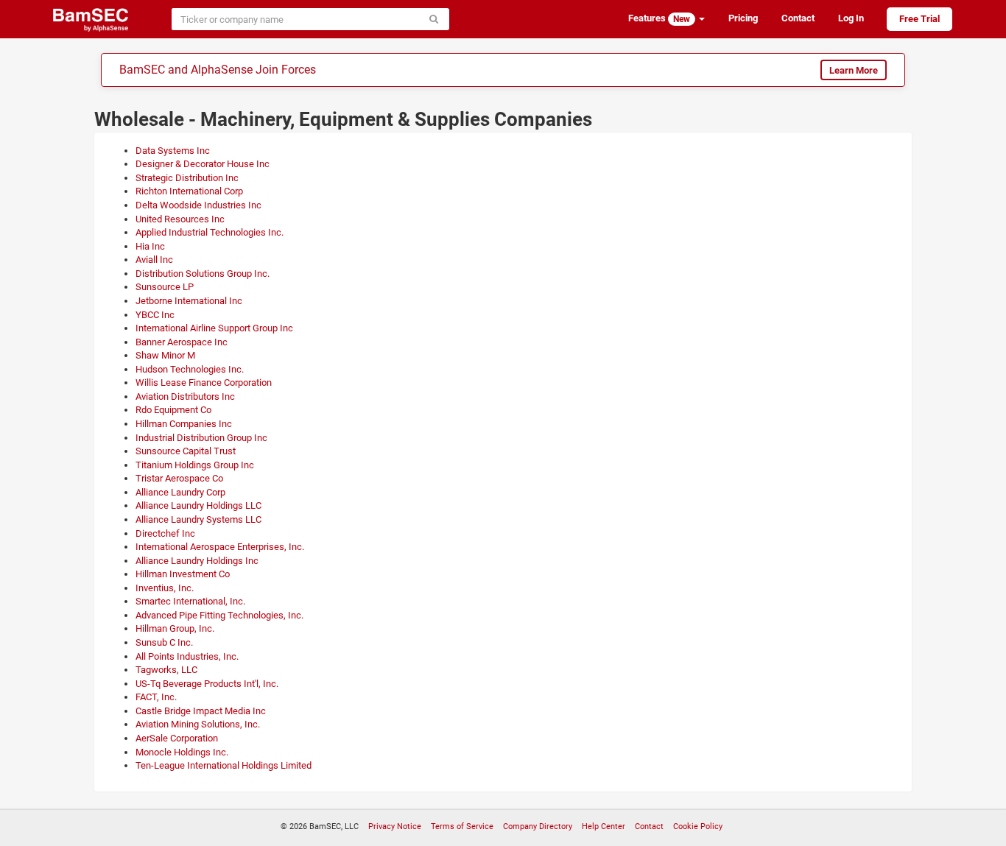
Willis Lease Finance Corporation (204, 382)
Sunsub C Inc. (164, 642)
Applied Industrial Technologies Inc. (210, 232)
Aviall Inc (154, 259)
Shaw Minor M (165, 355)
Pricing (743, 18)
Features (659, 18)
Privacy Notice (394, 826)
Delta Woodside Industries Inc (198, 205)
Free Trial (919, 18)
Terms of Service (462, 826)
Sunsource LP (165, 286)
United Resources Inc (180, 219)
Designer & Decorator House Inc (203, 163)
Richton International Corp (189, 191)
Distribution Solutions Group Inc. (203, 273)
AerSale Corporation (177, 738)
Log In (851, 18)
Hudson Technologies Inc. (190, 369)
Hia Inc (150, 246)
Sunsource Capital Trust (186, 451)
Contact (798, 18)
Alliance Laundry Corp (180, 492)
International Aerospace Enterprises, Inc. (220, 546)
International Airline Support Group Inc (214, 328)
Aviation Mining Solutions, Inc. (198, 724)
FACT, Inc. (156, 696)
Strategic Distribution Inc (187, 177)
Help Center (603, 826)
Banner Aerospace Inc (182, 342)
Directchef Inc (165, 533)
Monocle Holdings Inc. (182, 752)
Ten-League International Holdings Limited (224, 765)
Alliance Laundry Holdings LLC (198, 505)
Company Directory (537, 826)
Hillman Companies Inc (184, 423)
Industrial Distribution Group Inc (201, 437)
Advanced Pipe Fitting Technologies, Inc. (219, 615)
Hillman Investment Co (183, 573)
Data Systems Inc (173, 150)
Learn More (853, 70)
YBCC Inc (155, 314)
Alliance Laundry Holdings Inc (197, 560)
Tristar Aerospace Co (179, 478)
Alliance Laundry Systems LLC (198, 519)
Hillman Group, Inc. (175, 628)
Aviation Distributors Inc (185, 396)
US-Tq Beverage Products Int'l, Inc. (207, 683)
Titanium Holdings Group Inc (195, 464)
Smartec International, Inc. (190, 601)
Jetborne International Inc (189, 300)
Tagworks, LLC (166, 669)
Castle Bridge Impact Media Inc (201, 710)
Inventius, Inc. (165, 587)
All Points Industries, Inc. (187, 656)
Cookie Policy (697, 826)
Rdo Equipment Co (173, 409)
